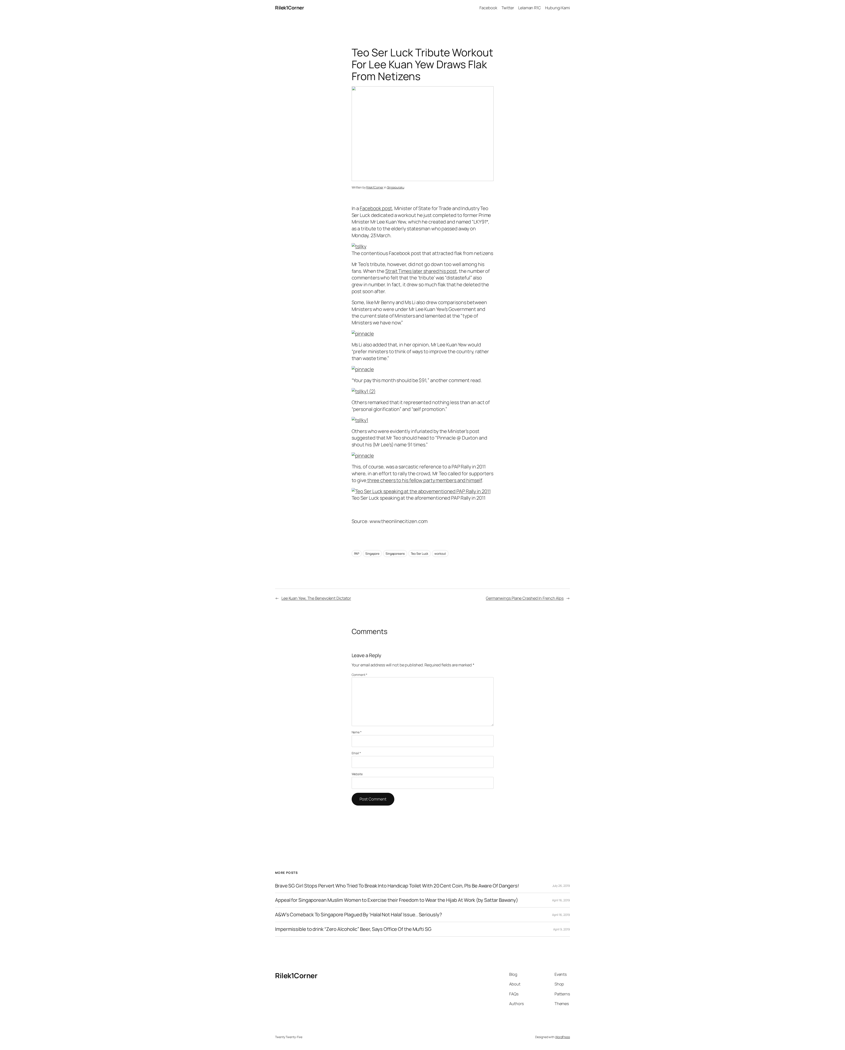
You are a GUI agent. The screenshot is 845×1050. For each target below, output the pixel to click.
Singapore (372, 553)
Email (356, 753)
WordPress (562, 1037)
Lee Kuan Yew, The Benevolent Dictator (316, 598)
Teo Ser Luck (419, 553)
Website (357, 774)
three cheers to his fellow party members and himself (424, 480)
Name (357, 732)
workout (440, 553)
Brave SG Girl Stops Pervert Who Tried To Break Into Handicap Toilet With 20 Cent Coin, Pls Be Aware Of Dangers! (397, 886)
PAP (356, 553)
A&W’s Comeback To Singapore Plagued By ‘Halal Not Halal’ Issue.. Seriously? (358, 914)
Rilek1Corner (289, 7)
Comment (359, 675)
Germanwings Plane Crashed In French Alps (525, 598)
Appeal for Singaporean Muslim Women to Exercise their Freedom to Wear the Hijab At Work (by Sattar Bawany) (396, 900)
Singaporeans (395, 553)
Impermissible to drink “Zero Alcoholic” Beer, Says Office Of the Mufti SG (353, 929)
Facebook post (376, 208)
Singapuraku (395, 187)
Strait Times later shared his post (421, 271)
